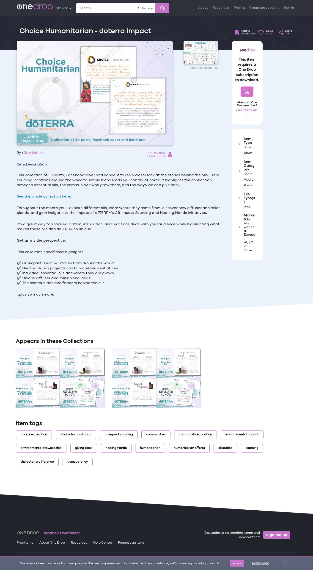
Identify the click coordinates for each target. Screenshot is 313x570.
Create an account (264, 7)
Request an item (131, 542)
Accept (237, 563)
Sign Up (247, 91)
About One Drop (52, 542)
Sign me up (276, 535)
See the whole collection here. (44, 196)
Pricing (239, 7)
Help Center (102, 542)
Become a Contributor (61, 533)
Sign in (288, 7)
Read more (260, 563)
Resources (221, 7)
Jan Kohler (33, 153)
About (203, 7)
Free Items (25, 542)
